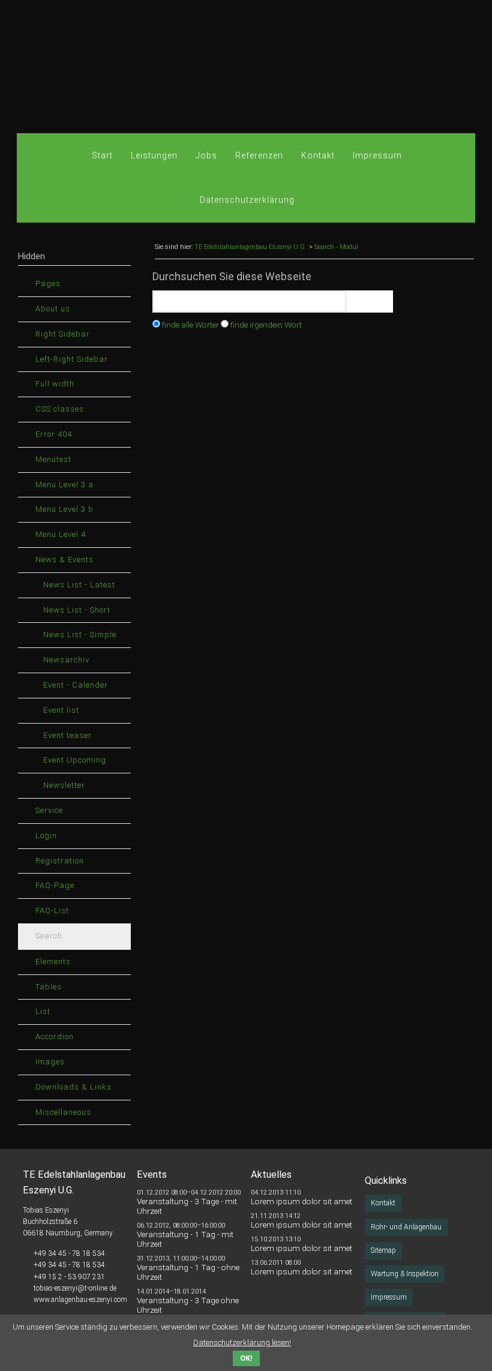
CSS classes (59, 408)
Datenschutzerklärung (247, 200)
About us (52, 308)
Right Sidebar (62, 333)
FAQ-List (52, 910)
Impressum (377, 155)
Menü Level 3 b (64, 509)
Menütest (53, 459)
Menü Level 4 (60, 534)
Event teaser (67, 735)
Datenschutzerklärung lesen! (242, 1342)
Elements (53, 961)
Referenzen (259, 155)
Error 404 (53, 434)
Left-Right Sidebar (71, 359)
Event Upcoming (74, 759)
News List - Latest (79, 584)
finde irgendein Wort (266, 324)
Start (102, 155)
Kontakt (318, 155)
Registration (59, 860)
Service (49, 810)
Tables (48, 986)
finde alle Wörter (190, 324)
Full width (54, 383)
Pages (48, 283)
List (42, 1011)
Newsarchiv (66, 659)
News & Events (64, 559)
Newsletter (64, 785)
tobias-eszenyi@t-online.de (75, 1288)
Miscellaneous (63, 1112)
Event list (61, 710)
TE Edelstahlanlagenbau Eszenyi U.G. (250, 247)
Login (46, 835)
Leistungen (154, 155)
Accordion (54, 1036)
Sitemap (383, 1250)
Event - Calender (75, 684)
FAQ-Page (54, 885)
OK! (246, 1358)
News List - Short (76, 609)
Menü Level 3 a (64, 484)
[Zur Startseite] (246, 66)
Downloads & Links (73, 1086)
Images (50, 1061)
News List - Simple (79, 634)
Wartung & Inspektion (405, 1274)
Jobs (206, 155)
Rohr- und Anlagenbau (406, 1227)
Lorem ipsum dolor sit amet (301, 1201)
